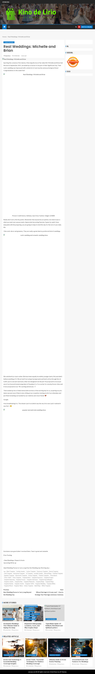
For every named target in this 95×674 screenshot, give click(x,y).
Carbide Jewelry (20, 571)
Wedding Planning (30, 616)
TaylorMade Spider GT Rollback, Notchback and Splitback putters (54, 626)
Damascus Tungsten (42, 571)
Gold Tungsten (8, 573)
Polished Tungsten (58, 573)
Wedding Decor (29, 609)
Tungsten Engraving (9, 579)
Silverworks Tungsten (21, 575)
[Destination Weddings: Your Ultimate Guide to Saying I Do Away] (12, 613)
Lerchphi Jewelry (38, 573)
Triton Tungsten (16, 577)
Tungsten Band (26, 577)
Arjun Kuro (8, 55)
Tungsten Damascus (37, 577)
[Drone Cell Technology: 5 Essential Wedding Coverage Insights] (13, 647)
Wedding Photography (32, 614)
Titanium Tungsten (44, 575)
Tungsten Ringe (40, 581)
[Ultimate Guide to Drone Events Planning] (59, 647)
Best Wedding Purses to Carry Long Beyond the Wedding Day (17, 592)
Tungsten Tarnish (19, 583)
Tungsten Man (18, 581)
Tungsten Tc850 (29, 583)
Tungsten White (51, 583)
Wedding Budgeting (31, 606)
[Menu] (9, 27)
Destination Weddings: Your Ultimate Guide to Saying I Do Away (11, 626)
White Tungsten (46, 586)
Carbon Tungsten (31, 571)
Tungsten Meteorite (29, 581)
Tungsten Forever (20, 579)
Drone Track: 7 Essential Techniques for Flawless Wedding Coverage (35, 662)
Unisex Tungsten (28, 586)
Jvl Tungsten (29, 573)
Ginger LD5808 (50, 216)
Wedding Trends (30, 619)
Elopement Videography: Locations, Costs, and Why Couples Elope (33, 626)
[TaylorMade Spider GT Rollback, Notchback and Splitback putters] (54, 613)
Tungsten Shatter (8, 583)
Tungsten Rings (9, 42)
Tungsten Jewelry (8, 581)
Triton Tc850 (7, 577)
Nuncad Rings (47, 573)
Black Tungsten (11, 571)
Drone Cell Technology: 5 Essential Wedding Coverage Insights (12, 662)
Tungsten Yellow (18, 586)
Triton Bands (53, 575)
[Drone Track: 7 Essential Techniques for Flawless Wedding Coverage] (36, 647)
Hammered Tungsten (19, 573)
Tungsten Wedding (40, 583)
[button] (9, 27)
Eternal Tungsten (53, 571)
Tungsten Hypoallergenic (45, 579)
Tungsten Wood (8, 586)
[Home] (4, 26)
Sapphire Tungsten (9, 575)
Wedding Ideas (29, 611)
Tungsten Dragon (48, 577)
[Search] (76, 27)
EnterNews (54, 672)
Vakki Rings (37, 586)
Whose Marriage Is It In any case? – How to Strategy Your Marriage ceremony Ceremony (49, 592)
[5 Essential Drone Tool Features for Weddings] (82, 647)
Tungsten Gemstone (32, 579)
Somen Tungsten (32, 575)
